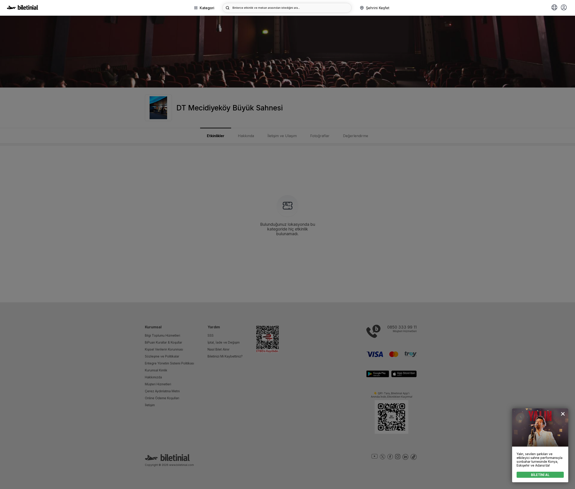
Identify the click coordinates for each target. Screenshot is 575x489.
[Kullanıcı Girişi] (563, 8)
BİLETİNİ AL (540, 475)
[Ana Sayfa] (22, 8)
